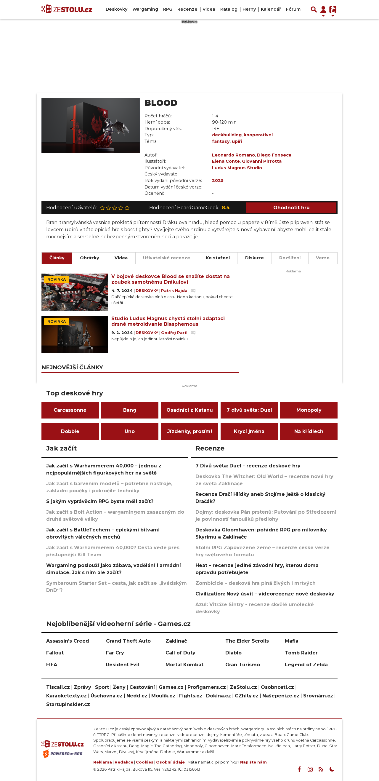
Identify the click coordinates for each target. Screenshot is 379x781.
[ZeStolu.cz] (66, 9)
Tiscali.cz (58, 687)
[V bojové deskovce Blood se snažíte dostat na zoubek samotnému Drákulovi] (74, 292)
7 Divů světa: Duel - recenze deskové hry (248, 466)
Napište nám (253, 762)
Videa (209, 9)
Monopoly (309, 410)
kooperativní (258, 135)
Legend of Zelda (306, 664)
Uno (130, 431)
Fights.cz (190, 696)
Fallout (55, 653)
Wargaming (145, 9)
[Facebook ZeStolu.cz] (299, 769)
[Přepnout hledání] (314, 9)
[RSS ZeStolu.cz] (321, 769)
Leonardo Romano (233, 155)
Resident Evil (122, 664)
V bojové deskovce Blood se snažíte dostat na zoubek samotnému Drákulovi (170, 279)
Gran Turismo (242, 664)
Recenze (187, 9)
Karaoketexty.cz (66, 696)
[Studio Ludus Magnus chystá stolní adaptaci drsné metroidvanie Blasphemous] (74, 334)
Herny (249, 9)
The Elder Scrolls (247, 641)
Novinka (56, 279)
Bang (129, 410)
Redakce (124, 762)
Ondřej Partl (175, 332)
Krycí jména (249, 431)
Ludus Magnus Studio (237, 167)
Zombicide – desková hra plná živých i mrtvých (255, 583)
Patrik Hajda (175, 290)
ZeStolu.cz (243, 687)
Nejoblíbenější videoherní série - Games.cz (118, 623)
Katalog (228, 9)
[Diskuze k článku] (193, 290)
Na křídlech (308, 431)
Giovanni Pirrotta (262, 161)
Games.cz (171, 687)
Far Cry (115, 653)
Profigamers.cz (206, 687)
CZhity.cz (246, 696)
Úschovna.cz (107, 696)
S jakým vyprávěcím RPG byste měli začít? (99, 501)
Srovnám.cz (318, 696)
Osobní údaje (170, 762)
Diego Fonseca (274, 155)
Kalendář (271, 9)
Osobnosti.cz (277, 687)
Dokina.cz (218, 696)
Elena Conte (226, 161)
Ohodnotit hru (291, 207)
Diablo (233, 653)
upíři (237, 141)
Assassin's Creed (67, 641)
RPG (167, 9)
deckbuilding (227, 135)
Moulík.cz (163, 696)
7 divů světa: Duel (249, 410)
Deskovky (116, 9)
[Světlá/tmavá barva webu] (331, 769)
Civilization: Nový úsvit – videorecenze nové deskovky (264, 594)
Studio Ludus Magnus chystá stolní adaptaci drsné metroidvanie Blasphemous (168, 321)
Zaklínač (176, 641)
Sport (102, 687)
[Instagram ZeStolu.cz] (310, 769)
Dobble (70, 431)
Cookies (144, 762)
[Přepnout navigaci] (323, 9)
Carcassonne (70, 410)
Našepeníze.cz (280, 696)
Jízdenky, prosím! (189, 431)
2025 (218, 180)
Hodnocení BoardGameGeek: (189, 207)
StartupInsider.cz (68, 704)
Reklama (102, 762)
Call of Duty (180, 653)
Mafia (291, 641)
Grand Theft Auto (128, 641)
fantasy (221, 141)
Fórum (293, 9)
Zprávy (82, 687)
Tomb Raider (301, 653)
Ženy (119, 687)
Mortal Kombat (184, 664)
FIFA (51, 664)
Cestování (142, 687)
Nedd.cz (136, 696)
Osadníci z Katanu (189, 410)
